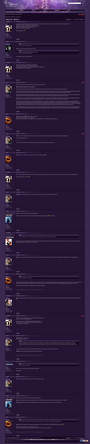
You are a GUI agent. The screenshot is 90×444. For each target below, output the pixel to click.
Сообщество (56, 10)
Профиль (18, 39)
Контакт (24, 441)
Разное (68, 10)
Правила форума (81, 15)
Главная (66, 1)
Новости (21, 10)
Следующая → (81, 19)
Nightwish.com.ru (13, 441)
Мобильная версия (19, 441)
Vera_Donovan (8, 232)
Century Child (8, 295)
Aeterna (7, 82)
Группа (33, 10)
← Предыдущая (68, 19)
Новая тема (10, 19)
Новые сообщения (81, 14)
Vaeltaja (7, 41)
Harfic (7, 152)
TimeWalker (8, 21)
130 (75, 19)
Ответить (17, 19)
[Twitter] (74, 1)
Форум (70, 1)
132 (78, 19)
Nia (6, 361)
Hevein (7, 211)
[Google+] (75, 1)
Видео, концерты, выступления (20, 12)
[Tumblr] (76, 1)
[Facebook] (73, 1)
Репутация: (7, 54)
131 (76, 19)
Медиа (45, 10)
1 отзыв (83, 82)
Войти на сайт (82, 1)
